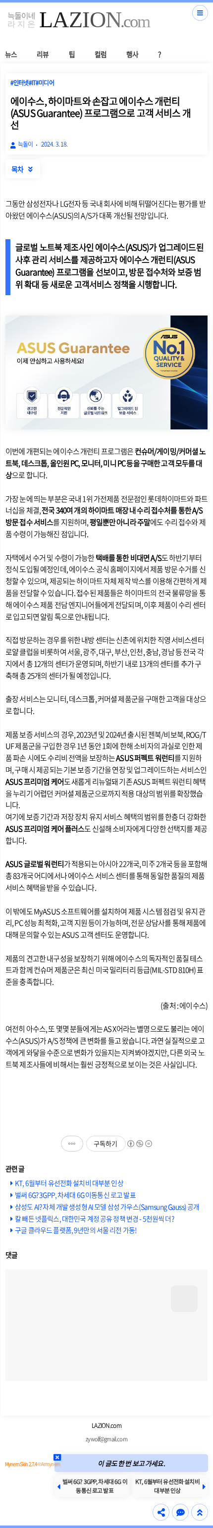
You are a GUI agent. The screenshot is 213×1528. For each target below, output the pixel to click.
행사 (132, 54)
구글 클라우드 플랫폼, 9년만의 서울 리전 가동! (75, 1230)
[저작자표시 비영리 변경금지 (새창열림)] (139, 1144)
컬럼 (100, 54)
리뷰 (43, 54)
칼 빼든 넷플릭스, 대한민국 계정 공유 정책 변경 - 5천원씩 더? (94, 1218)
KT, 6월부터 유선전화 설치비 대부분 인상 (69, 1183)
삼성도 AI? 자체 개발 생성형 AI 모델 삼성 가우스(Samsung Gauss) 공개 (107, 1207)
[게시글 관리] (72, 1143)
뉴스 (11, 54)
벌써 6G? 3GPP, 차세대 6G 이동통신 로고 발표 (75, 1195)
